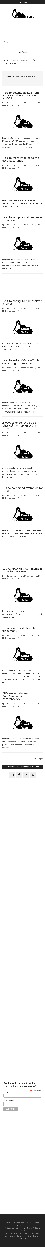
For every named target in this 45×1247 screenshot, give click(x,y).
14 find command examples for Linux (22, 489)
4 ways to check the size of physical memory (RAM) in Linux (20, 425)
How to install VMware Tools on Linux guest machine (20, 362)
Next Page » (38, 759)
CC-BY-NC (30, 1223)
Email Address (9, 1100)
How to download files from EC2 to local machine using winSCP (20, 95)
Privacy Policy (22, 1225)
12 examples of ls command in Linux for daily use (22, 570)
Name (5, 1092)
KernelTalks (27, 1228)
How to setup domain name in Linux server (22, 219)
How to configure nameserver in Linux (21, 302)
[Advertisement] (22, 30)
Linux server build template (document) (20, 629)
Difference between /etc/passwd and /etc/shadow (15, 696)
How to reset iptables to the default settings (20, 159)
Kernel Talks (22, 14)
